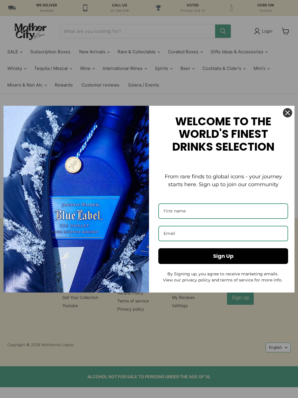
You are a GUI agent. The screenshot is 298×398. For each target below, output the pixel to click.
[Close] (288, 113)
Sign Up (223, 256)
